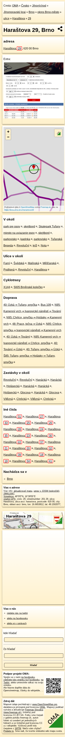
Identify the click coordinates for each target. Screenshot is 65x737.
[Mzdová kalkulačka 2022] (33, 117)
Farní (6, 263)
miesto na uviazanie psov (19, 232)
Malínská (33, 263)
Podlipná (9, 269)
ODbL (42, 707)
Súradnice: (8, 496)
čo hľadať (9, 649)
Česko (25, 5)
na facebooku (28, 677)
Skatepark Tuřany (49, 226)
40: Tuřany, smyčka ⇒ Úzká (43, 349)
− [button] (8, 137)
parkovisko (10, 239)
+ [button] (8, 131)
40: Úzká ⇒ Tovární (18, 336)
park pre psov (11, 226)
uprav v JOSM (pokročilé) (46, 491)
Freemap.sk (46, 207)
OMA (15, 5)
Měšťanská (49, 263)
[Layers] (58, 133)
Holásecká (13, 386)
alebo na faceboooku (17, 618)
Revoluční (23, 245)
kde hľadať (10, 633)
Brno (31, 12)
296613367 (8, 493)
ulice (6, 18)
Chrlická (21, 398)
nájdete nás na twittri (17, 613)
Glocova (25, 392)
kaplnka (25, 239)
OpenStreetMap (27, 207)
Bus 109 (46, 304)
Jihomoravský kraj (14, 12)
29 (29, 18)
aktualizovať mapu (23, 491)
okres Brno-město (48, 12)
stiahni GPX (9, 499)
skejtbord (29, 226)
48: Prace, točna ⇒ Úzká (27, 323)
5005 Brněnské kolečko (28, 287)
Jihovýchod (39, 5)
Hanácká (41, 379)
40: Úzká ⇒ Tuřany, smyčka (20, 304)
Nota (44, 245)
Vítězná (8, 398)
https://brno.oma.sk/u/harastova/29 (19, 209)
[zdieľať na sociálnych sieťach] (60, 29)
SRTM (18, 728)
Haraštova (18, 18)
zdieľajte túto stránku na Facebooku (21, 679)
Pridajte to (8, 731)
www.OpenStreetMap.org (44, 704)
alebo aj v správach (17, 623)
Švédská (19, 263)
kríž (35, 245)
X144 (6, 287)
